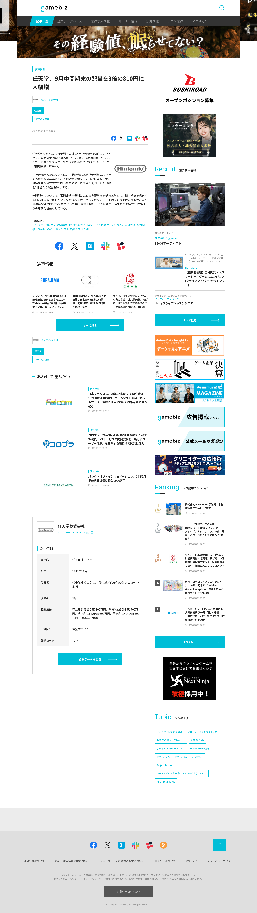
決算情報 (152, 21)
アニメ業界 (175, 21)
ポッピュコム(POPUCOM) (170, 748)
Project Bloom (165, 765)
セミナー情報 (128, 21)
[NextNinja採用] (189, 678)
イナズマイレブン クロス (169, 732)
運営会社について (34, 861)
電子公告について (165, 861)
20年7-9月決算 (41, 119)
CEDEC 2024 (197, 740)
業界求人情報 (100, 21)
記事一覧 (42, 21)
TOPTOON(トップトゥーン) (171, 740)
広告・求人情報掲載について (72, 861)
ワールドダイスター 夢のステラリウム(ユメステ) (182, 773)
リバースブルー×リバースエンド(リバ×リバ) (180, 756)
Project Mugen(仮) (199, 748)
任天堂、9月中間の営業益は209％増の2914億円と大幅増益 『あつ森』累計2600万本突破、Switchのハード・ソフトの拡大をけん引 (88, 227)
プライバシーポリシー (220, 861)
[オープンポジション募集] (189, 88)
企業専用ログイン (127, 891)
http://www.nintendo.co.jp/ (73, 532)
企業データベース (69, 21)
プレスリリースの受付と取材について (122, 861)
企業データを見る (90, 659)
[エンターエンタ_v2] (189, 135)
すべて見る (90, 325)
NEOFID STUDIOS (166, 781)
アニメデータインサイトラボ (202, 732)
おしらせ (191, 861)
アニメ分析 (200, 21)
